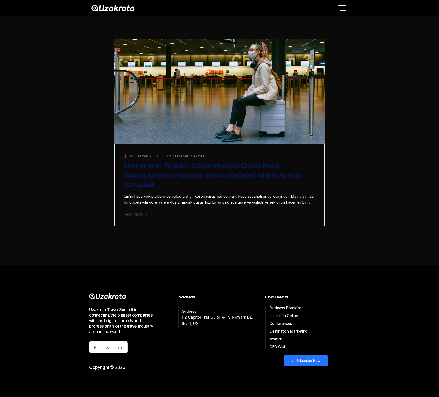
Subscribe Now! (308, 360)
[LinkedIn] (120, 347)
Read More (134, 214)
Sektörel (198, 156)
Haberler (181, 156)
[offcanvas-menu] (341, 8)
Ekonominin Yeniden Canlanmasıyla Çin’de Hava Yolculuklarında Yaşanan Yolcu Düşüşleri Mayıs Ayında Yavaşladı (212, 175)
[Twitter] (107, 347)
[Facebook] (95, 347)
